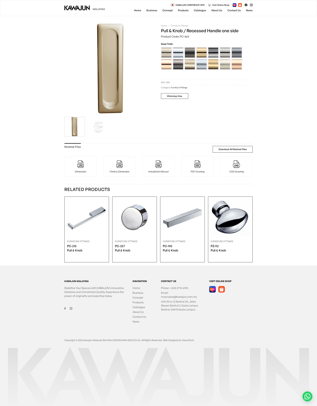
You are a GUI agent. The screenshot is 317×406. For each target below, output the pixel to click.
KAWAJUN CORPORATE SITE (190, 5)
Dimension (80, 171)
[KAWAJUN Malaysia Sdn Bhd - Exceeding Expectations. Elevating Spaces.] (84, 8)
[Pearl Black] (237, 53)
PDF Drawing (197, 171)
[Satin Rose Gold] (237, 64)
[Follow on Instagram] (251, 5)
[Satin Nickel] (225, 64)
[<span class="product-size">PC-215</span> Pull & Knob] (87, 217)
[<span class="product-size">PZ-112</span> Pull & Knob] (230, 217)
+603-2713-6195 (179, 288)
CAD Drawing (236, 171)
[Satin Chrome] (202, 64)
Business (151, 10)
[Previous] (70, 68)
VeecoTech (188, 340)
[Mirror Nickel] (225, 53)
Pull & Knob (74, 248)
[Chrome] (178, 53)
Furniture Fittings (179, 25)
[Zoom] (68, 111)
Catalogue (200, 10)
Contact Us (234, 10)
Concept (167, 10)
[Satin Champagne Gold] (190, 64)
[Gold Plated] (202, 53)
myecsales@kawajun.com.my (179, 296)
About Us (216, 10)
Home (137, 10)
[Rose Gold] (166, 64)
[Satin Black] (178, 64)
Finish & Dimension (119, 171)
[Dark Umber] (190, 53)
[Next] (150, 68)
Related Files (72, 146)
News (249, 10)
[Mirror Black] (213, 53)
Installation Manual (158, 171)
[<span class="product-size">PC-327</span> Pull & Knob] (134, 217)
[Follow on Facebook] (246, 5)
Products (183, 10)
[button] (166, 52)
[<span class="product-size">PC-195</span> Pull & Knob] (182, 217)
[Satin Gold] (213, 64)
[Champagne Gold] (166, 53)
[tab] (72, 147)
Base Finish (167, 44)
